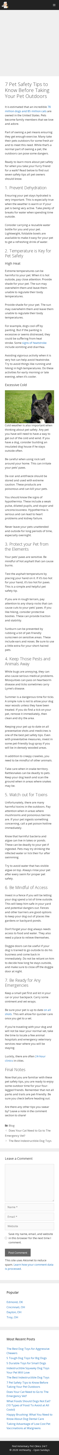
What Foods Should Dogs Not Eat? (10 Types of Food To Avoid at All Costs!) (28, 1405)
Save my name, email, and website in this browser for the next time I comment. (31, 1238)
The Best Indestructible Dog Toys (30, 1141)
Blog (12, 1125)
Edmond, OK (15, 1302)
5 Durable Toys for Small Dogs (26, 1363)
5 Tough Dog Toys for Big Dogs (27, 1358)
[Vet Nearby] (5, 5)
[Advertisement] (29, 43)
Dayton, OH (14, 1312)
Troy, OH (12, 1317)
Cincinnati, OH (16, 1307)
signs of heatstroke (34, 343)
